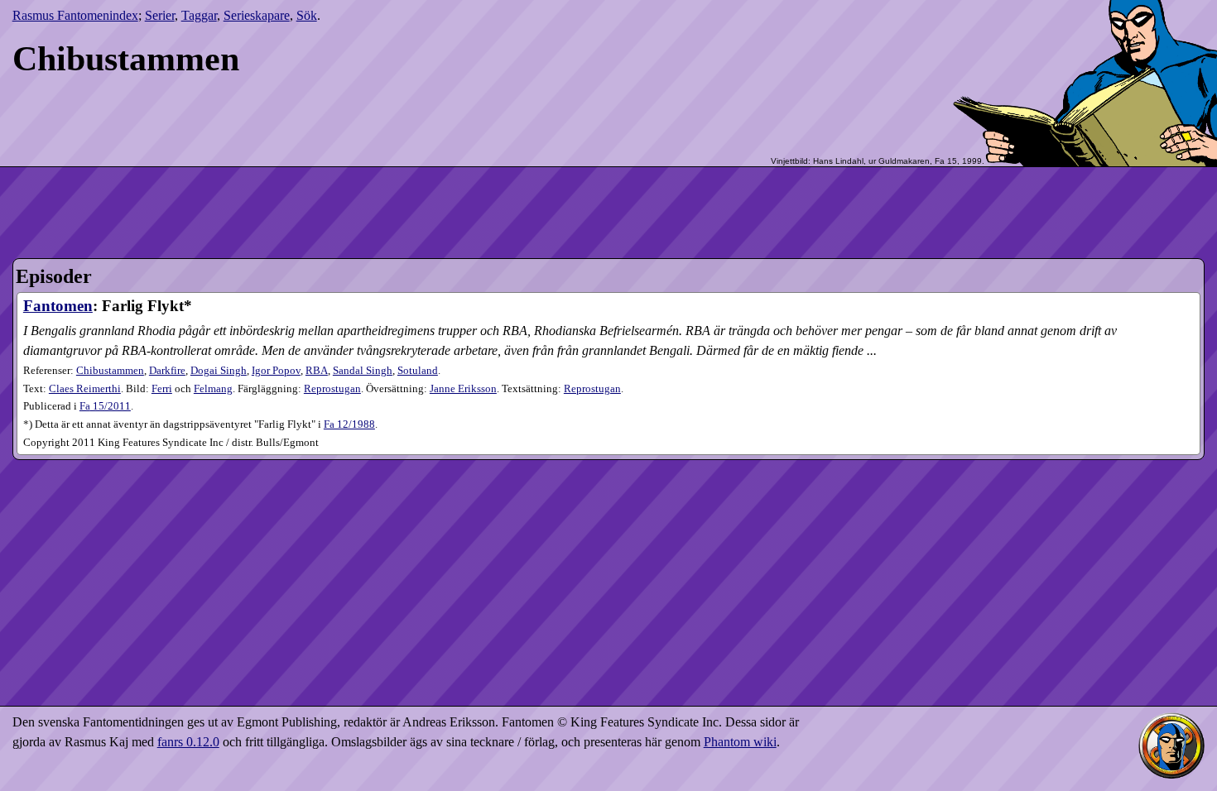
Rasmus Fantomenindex (75, 15)
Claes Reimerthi (85, 389)
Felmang (213, 389)
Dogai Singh (218, 370)
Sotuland (417, 370)
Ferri (162, 389)
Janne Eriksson (463, 389)
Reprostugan (332, 389)
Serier (160, 15)
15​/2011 (105, 406)
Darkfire (167, 370)
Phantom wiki (740, 742)
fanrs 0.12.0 (188, 742)
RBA (316, 370)
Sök (306, 15)
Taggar (199, 15)
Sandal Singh (362, 370)
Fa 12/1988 (349, 424)
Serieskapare (257, 15)
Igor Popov (276, 370)
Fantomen (58, 305)
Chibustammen (110, 370)
